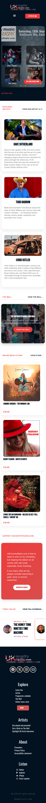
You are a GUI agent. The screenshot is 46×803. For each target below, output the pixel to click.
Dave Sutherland (23, 144)
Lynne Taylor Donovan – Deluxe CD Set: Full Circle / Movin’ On (20, 516)
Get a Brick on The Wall (20, 728)
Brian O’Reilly (22, 636)
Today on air (9, 609)
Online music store (12, 355)
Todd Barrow (23, 202)
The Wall (7, 297)
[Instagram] (26, 669)
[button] (15, 15)
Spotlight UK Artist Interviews (23, 731)
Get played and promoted (21, 725)
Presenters (18, 747)
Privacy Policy (19, 750)
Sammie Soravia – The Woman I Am (16, 403)
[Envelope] (33, 669)
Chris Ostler (23, 260)
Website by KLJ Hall (23, 799)
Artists (17, 693)
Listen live (19, 690)
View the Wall (23, 330)
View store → (37, 355)
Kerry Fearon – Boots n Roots (15, 459)
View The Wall (35, 297)
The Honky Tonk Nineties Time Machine (22, 629)
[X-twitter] (20, 669)
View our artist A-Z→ (33, 109)
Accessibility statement (23, 753)
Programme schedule (23, 696)
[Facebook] (13, 669)
